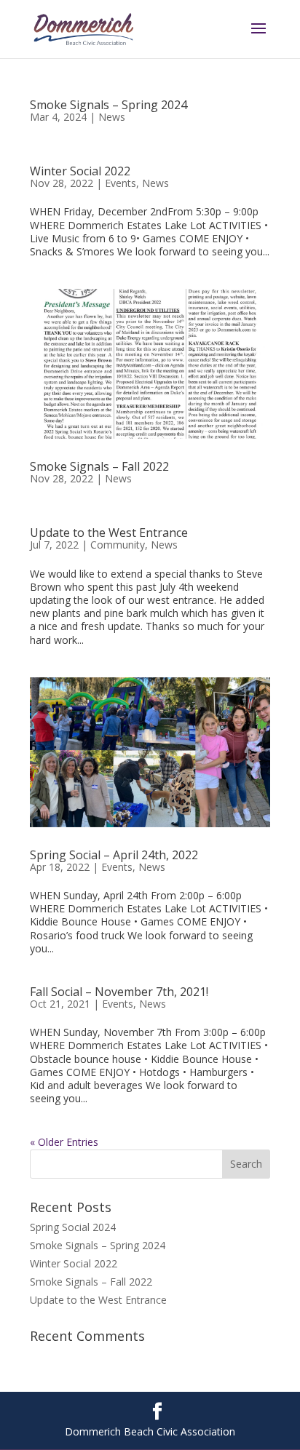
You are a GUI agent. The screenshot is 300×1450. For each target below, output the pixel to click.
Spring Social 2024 (73, 1227)
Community (117, 544)
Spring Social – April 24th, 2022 (114, 855)
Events (120, 183)
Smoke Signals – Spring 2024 (108, 105)
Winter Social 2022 (80, 171)
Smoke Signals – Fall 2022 (99, 466)
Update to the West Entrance (109, 533)
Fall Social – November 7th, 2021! (119, 992)
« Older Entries (64, 1142)
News (111, 117)
